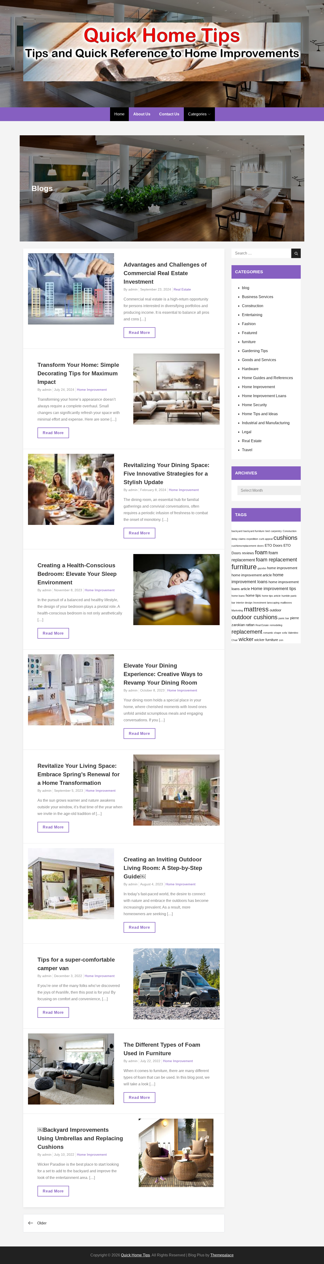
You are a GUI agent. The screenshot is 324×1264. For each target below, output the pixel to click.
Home (119, 114)
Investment (259, 602)
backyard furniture (253, 531)
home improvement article (251, 575)
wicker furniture (266, 640)
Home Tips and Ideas (260, 414)
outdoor (275, 610)
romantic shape (272, 632)
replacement (246, 631)
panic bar (283, 618)
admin (133, 289)
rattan (250, 625)
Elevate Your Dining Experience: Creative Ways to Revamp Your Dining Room (163, 674)
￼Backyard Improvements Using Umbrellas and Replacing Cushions (80, 1138)
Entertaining (252, 315)
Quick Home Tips (135, 1255)
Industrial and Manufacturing (266, 423)
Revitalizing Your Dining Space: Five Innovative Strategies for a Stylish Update (166, 473)
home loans (238, 595)
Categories (197, 114)
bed (267, 531)
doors (260, 545)
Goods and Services (259, 360)
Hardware (250, 369)
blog (245, 288)
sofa (284, 632)
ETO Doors (273, 545)
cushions (285, 537)
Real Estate (182, 289)
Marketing (237, 610)
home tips (253, 595)
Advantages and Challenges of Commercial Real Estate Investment (165, 273)
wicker (246, 639)
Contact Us (169, 114)
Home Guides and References (267, 378)
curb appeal (266, 538)
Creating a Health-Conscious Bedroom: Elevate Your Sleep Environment (77, 574)
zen (281, 640)
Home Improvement (92, 389)
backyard (236, 531)
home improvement (282, 568)
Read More (140, 334)
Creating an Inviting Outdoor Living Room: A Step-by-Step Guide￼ (163, 868)
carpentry (276, 531)
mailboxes (286, 602)
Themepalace (222, 1255)
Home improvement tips (273, 588)
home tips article (271, 595)
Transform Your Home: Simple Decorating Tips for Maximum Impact (78, 373)
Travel (247, 450)
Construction (252, 306)
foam (261, 552)
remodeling (276, 625)
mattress (256, 609)
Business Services (257, 297)
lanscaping (273, 602)
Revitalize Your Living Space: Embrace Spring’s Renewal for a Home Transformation (78, 774)
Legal (246, 432)
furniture (249, 342)
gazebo (262, 568)
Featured (249, 333)
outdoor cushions (254, 617)
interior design (244, 602)
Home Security (254, 405)
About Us (141, 114)
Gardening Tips (255, 351)
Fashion (249, 324)
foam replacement (276, 560)
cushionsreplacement (243, 545)
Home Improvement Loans (264, 396)
